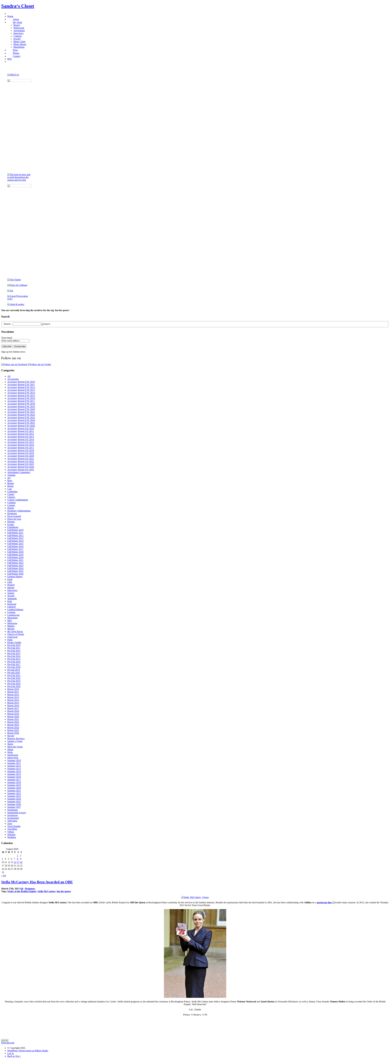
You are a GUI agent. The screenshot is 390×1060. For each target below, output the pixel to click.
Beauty (16, 25)
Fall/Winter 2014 (15, 541)
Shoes (10, 744)
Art (9, 477)
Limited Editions (15, 609)
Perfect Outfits (14, 642)
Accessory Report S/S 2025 (20, 469)
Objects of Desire (15, 634)
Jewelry (17, 38)
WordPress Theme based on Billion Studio (27, 1050)
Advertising (19, 30)
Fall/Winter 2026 (15, 574)
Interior (10, 587)
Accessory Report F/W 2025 (21, 423)
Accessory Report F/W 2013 (21, 390)
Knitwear (11, 604)
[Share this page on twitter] (7, 1040)
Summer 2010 (14, 760)
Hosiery (11, 585)
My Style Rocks (15, 631)
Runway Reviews (16, 738)
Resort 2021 (13, 719)
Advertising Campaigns (18, 472)
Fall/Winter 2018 (15, 552)
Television (12, 820)
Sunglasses (12, 809)
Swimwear (12, 815)
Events (10, 524)
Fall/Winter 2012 (15, 535)
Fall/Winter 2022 (15, 563)
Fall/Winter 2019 (15, 554)
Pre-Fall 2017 (13, 664)
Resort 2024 (13, 727)
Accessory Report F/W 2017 (21, 401)
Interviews (18, 33)
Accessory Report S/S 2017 (20, 447)
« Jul (3, 875)
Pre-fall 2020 (13, 672)
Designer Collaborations (19, 510)
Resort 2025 (13, 730)
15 (18, 862)
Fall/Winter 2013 (15, 538)
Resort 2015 (13, 702)
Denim (10, 508)
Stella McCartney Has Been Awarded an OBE (37, 882)
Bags (9, 480)
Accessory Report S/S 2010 (20, 428)
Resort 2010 (13, 689)
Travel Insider (14, 826)
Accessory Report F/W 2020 (21, 409)
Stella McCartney (46, 891)
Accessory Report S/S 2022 (20, 461)
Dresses (11, 521)
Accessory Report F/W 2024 (21, 420)
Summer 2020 (14, 788)
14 (15, 862)
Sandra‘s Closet (17, 6)
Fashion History (15, 576)
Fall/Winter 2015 (15, 543)
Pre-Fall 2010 (13, 645)
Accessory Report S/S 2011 (20, 431)
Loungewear (13, 615)
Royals (10, 735)
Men (9, 620)
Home (10, 16)
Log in (10, 1053)
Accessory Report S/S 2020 (20, 456)
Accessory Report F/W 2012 (21, 387)
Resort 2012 (13, 694)
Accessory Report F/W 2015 (21, 395)
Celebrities (12, 491)
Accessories (13, 379)
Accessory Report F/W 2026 (21, 425)
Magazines (12, 617)
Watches (11, 834)
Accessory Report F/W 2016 (21, 398)
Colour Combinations (17, 499)
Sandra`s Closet (14, 741)
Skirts (10, 752)
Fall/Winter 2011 (15, 532)
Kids (9, 601)
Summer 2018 (14, 782)
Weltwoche (18, 28)
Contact (16, 56)
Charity (10, 494)
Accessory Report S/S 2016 (20, 445)
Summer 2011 (14, 763)
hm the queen (64, 891)
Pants (9, 639)
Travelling (12, 829)
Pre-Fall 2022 (13, 678)
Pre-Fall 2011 (13, 648)
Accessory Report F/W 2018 (21, 403)
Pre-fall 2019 (13, 670)
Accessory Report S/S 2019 (20, 453)
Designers (12, 513)
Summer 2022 (14, 793)
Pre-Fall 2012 (13, 650)
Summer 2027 (14, 807)
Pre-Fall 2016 (13, 661)
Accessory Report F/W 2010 (21, 381)
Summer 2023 (14, 796)
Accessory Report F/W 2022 (21, 414)
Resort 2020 (13, 716)
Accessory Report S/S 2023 (20, 464)
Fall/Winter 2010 (15, 530)
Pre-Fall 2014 (13, 656)
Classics (11, 497)
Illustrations (19, 47)
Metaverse (12, 623)
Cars (9, 488)
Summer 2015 (14, 774)
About (16, 19)
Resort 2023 (13, 724)
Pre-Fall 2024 (13, 683)
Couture (11, 505)
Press (15, 50)
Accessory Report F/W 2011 (21, 384)
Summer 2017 (14, 779)
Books (10, 486)
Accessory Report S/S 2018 (20, 450)
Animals (11, 475)
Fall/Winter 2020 (15, 557)
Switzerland (13, 818)
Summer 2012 (14, 766)
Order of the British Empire (21, 891)
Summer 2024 (14, 799)
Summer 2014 (14, 771)
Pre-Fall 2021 (13, 675)
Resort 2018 (13, 711)
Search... (8, 324)
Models (10, 626)
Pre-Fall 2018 (13, 667)
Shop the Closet (15, 746)
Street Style (12, 757)
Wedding (11, 837)
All (8, 376)
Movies (10, 628)
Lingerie (11, 612)
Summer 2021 (14, 790)
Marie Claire (19, 41)
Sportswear (12, 755)
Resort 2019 (13, 713)
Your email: (6, 337)
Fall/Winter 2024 (15, 568)
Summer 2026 (14, 804)
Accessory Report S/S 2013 (20, 436)
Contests (11, 502)
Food (9, 579)
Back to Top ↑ (14, 1056)
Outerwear (12, 637)
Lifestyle (11, 606)
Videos (10, 831)
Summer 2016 (14, 777)
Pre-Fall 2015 (13, 659)
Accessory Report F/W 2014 (21, 392)
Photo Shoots (19, 44)
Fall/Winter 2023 (15, 565)
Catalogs (17, 36)
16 (21, 862)
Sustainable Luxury (16, 812)
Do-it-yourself (14, 516)
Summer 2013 (14, 768)
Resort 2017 (13, 708)
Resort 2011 (13, 692)
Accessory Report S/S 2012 (20, 434)
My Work (17, 22)
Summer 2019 (14, 785)
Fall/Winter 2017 (15, 549)
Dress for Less (14, 519)
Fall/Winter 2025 (15, 571)
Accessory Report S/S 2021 (20, 458)
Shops (10, 749)
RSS (9, 59)
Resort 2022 (13, 722)
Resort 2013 (13, 697)
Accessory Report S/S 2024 (20, 467)
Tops (9, 823)
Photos (16, 53)
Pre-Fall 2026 (13, 686)
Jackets (10, 593)
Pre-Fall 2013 (13, 653)
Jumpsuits (12, 598)
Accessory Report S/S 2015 (20, 442)
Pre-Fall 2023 (13, 681)
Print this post (7, 1042)
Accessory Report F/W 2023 (21, 417)
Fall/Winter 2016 (15, 546)
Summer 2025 (14, 801)
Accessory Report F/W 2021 (21, 412)
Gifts (9, 582)
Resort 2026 (13, 733)
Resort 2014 (13, 700)
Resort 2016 (13, 705)
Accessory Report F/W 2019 (21, 406)
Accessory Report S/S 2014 (20, 439)
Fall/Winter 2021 (15, 560)
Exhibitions (12, 527)
